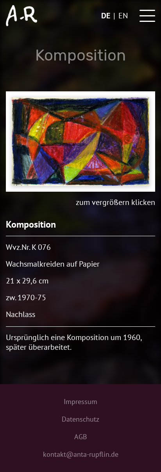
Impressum (80, 401)
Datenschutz (80, 419)
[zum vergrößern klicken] (80, 141)
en (123, 16)
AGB (80, 436)
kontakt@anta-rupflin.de (80, 454)
